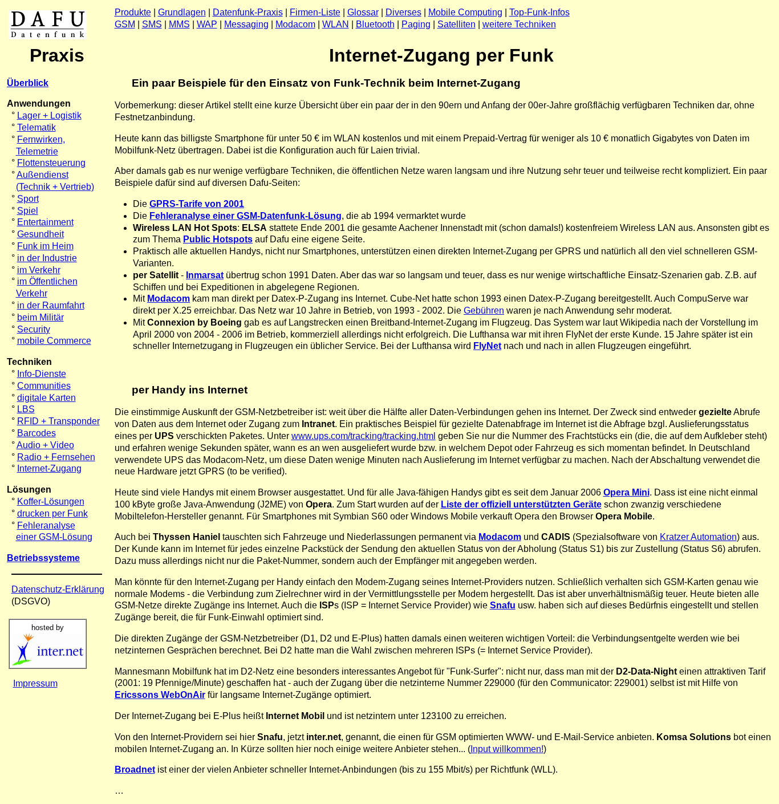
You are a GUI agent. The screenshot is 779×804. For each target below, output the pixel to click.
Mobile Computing (465, 12)
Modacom (295, 24)
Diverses (403, 12)
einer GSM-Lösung (54, 537)
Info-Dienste (41, 374)
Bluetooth (375, 24)
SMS (152, 24)
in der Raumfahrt (50, 305)
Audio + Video (45, 445)
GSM (125, 24)
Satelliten (456, 24)
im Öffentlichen (47, 281)
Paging (416, 24)
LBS (26, 409)
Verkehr (31, 293)
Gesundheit (40, 234)
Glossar (363, 12)
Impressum (35, 683)
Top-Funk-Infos (539, 12)
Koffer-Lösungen (50, 501)
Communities (44, 386)
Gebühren (484, 310)
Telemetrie (37, 151)
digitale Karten (46, 398)
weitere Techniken (519, 24)
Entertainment (45, 222)
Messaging (246, 24)
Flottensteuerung (51, 163)
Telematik (36, 127)
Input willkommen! (506, 749)
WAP (207, 24)
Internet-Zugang (49, 468)
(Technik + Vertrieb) (55, 187)
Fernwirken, (41, 139)
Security (33, 329)
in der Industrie (47, 258)
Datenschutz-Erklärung (57, 589)
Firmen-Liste (315, 12)
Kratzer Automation (698, 537)
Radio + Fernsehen (56, 457)
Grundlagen (182, 12)
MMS (179, 24)
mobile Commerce (54, 341)
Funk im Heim (45, 246)
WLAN (335, 24)
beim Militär (40, 317)
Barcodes (36, 433)
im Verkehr (38, 270)
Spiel (27, 211)
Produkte (133, 12)
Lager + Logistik (49, 115)
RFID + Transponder (58, 421)
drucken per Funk (52, 513)
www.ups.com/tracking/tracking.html (363, 436)
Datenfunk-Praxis (248, 12)
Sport (28, 199)
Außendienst (42, 175)
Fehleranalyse (46, 525)
